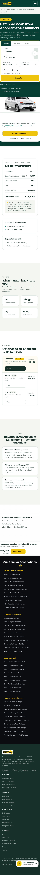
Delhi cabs (6, 813)
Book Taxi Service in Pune (12, 691)
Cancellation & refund (9, 844)
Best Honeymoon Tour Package (15, 728)
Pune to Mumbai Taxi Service (14, 637)
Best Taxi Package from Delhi (14, 713)
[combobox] (21, 51)
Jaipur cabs (6, 816)
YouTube (33, 770)
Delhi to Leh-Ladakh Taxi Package (15, 717)
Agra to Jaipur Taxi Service (13, 651)
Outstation (6, 43)
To (6, 55)
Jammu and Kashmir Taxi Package (15, 709)
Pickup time (25, 62)
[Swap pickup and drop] (35, 53)
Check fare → (20, 78)
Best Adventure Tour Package (14, 724)
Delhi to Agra (6, 796)
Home (1, 9)
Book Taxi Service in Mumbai (13, 665)
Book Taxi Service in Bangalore (14, 662)
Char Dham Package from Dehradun (16, 720)
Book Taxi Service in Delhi (12, 677)
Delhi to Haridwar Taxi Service (14, 629)
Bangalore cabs (7, 826)
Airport (27, 43)
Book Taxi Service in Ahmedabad (15, 680)
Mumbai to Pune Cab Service (14, 608)
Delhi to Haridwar (8, 803)
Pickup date (6, 62)
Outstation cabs (8, 778)
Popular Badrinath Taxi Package (15, 731)
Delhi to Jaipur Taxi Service (13, 622)
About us (5, 837)
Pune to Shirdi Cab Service (13, 600)
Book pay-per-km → (20, 133)
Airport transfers (8, 781)
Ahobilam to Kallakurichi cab (25, 9)
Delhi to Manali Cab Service (13, 585)
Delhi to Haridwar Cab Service (14, 582)
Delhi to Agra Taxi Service (13, 633)
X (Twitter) (15, 770)
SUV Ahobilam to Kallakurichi (12, 524)
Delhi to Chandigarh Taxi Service (15, 625)
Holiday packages (8, 784)
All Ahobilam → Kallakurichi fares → (15, 527)
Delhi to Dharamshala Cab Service (16, 589)
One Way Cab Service (11, 618)
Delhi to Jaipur (7, 799)
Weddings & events (9, 788)
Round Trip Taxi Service (12, 574)
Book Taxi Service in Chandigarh (15, 684)
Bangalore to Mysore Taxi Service (15, 644)
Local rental (16, 43)
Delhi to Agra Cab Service (13, 578)
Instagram (25, 770)
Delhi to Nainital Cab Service (14, 593)
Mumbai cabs (7, 822)
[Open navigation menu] (35, 3)
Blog (3, 834)
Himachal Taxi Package (12, 705)
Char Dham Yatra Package (13, 702)
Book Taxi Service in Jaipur (13, 688)
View (8, 385)
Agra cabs (5, 819)
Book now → (18, 552)
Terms (4, 850)
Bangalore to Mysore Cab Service (15, 597)
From (6, 48)
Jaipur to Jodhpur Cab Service (14, 604)
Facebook (6, 770)
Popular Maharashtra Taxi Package (16, 735)
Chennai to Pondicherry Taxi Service (16, 648)
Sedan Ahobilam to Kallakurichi (13, 521)
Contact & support (9, 841)
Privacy (4, 847)
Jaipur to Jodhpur (8, 806)
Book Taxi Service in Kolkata (13, 673)
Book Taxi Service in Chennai (14, 669)
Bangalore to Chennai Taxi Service (16, 640)
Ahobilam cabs (10, 9)
